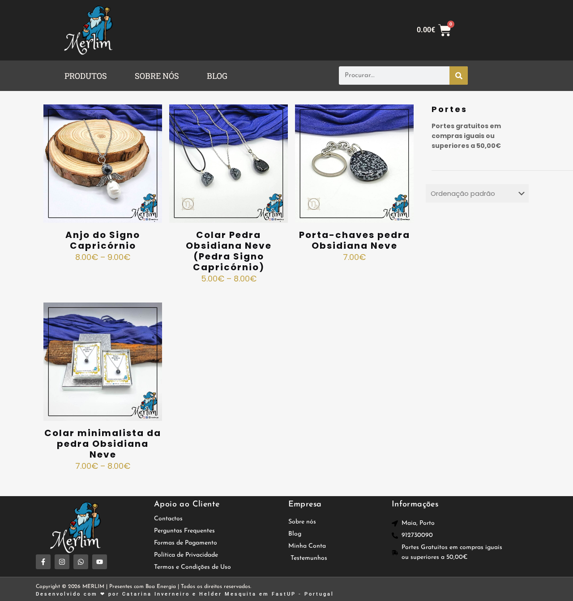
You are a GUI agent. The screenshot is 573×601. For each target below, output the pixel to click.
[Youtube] (99, 561)
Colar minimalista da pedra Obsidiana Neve (102, 444)
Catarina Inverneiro (156, 594)
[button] (88, 75)
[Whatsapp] (80, 561)
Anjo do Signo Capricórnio (102, 240)
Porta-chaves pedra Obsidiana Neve (354, 240)
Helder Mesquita (228, 594)
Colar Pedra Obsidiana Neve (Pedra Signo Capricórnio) (229, 251)
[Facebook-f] (43, 561)
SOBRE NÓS (157, 75)
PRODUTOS (85, 75)
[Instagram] (62, 561)
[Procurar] (458, 75)
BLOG (217, 75)
